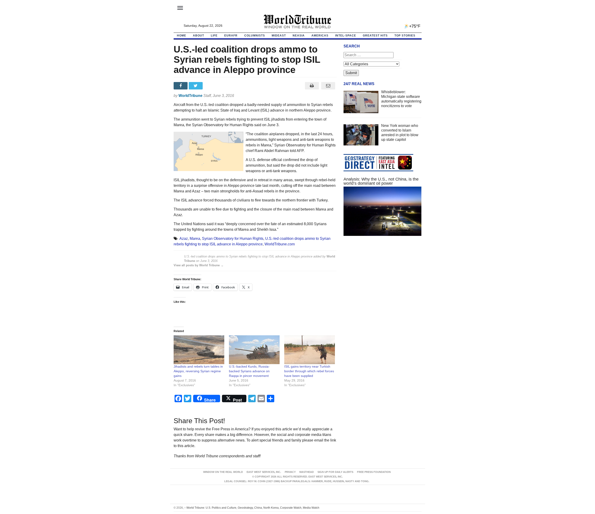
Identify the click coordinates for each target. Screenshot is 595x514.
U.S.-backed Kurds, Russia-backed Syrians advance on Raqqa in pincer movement (249, 371)
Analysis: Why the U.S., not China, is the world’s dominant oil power (381, 181)
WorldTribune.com (279, 244)
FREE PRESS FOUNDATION (374, 472)
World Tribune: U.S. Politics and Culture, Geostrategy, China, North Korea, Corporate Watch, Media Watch (251, 507)
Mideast (279, 35)
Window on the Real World (223, 472)
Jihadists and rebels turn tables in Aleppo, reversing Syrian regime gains (198, 371)
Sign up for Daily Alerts (335, 472)
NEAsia (299, 35)
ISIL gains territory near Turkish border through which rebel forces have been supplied (309, 371)
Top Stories (404, 35)
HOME (181, 35)
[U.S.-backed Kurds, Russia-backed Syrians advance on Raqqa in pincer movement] (254, 349)
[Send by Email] (328, 85)
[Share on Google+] (211, 85)
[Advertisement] (383, 283)
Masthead (306, 472)
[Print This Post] (312, 85)
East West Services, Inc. (264, 472)
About (198, 35)
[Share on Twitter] (196, 85)
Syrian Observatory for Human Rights (232, 239)
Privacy (290, 472)
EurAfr (231, 35)
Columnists (254, 35)
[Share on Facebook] (181, 85)
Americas (319, 35)
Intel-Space (345, 35)
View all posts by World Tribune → (199, 265)
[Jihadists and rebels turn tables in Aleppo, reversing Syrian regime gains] (199, 349)
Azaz (183, 239)
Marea (195, 239)
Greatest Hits (375, 35)
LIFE (214, 35)
